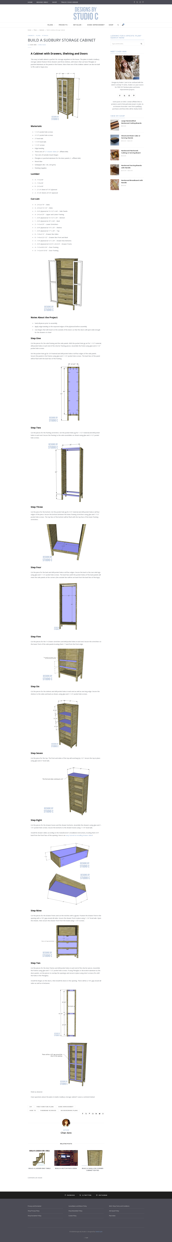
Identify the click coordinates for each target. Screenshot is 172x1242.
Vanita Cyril (99, 1231)
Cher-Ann (33, 44)
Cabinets (41, 30)
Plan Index (112, 1216)
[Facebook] (18, 59)
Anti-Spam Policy (114, 1211)
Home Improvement (96, 25)
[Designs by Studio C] (86, 13)
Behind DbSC (42, 2)
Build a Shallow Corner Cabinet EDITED (92, 1169)
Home (29, 30)
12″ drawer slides (51, 152)
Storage (45, 35)
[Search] (118, 24)
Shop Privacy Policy (33, 1211)
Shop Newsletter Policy (75, 1211)
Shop (54, 2)
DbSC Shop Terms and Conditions (119, 1206)
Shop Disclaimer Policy (34, 1216)
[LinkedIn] (18, 79)
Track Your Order (69, 2)
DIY (31, 1106)
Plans (50, 25)
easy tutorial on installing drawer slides (79, 835)
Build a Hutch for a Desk (66, 1168)
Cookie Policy (72, 1216)
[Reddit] (18, 84)
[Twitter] (18, 64)
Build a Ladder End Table (39, 1168)
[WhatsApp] (18, 89)
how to (33, 1110)
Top (86, 1238)
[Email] (18, 74)
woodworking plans (69, 1110)
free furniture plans (45, 1106)
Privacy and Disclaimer (34, 1206)
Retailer (77, 25)
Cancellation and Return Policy (77, 1206)
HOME (30, 2)
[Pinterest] (18, 69)
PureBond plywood (48, 1110)
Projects (63, 25)
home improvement (65, 1106)
